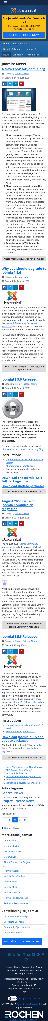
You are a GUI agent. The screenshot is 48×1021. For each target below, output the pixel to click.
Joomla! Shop (10, 881)
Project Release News (26, 383)
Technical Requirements (16, 903)
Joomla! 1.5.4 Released (17, 773)
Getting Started (11, 846)
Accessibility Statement (16, 978)
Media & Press (34, 54)
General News (22, 73)
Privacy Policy (36, 978)
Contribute (18, 54)
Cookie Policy (24, 982)
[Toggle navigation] (5, 2)
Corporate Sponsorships (16, 916)
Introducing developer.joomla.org (23, 782)
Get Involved (10, 856)
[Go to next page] (19, 819)
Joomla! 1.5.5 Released (19, 636)
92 (14, 819)
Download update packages (23, 486)
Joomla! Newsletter (13, 892)
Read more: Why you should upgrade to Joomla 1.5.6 (25, 368)
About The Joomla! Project (17, 862)
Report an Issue (32, 988)
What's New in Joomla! (17, 779)
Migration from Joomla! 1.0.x (20, 465)
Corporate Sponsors (14, 921)
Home (6, 43)
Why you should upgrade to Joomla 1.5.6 (24, 270)
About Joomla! (20, 43)
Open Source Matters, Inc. (29, 1004)
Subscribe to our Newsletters (22, 941)
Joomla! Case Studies (14, 876)
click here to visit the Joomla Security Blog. (23, 449)
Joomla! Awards (11, 870)
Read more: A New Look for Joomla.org (25, 258)
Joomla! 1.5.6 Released (19, 379)
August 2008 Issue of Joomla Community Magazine (18, 505)
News (6, 54)
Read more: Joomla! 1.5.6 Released (24, 491)
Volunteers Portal (13, 932)
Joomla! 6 (31, 49)
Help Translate (15, 988)
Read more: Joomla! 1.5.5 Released (24, 757)
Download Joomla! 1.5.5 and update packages (23, 739)
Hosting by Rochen (24, 1019)
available (31, 748)
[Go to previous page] (9, 819)
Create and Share (12, 851)
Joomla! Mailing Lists (14, 887)
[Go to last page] (25, 819)
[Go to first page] (4, 819)
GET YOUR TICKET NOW (24, 35)
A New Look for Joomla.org (23, 69)
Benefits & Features (13, 49)
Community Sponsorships (17, 927)
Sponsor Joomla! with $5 (24, 985)
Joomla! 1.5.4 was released (27, 702)
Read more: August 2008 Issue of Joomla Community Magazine (25, 625)
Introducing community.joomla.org (23, 776)
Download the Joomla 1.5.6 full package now (22, 479)
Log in (24, 991)
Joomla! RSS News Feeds (16, 897)
